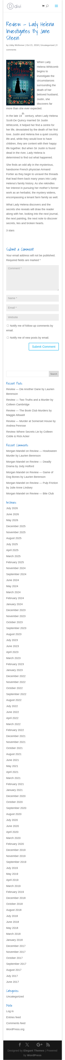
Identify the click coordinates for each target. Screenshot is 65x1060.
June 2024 (12, 580)
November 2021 (16, 742)
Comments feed (15, 1023)
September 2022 (16, 694)
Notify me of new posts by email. (29, 337)
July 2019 (12, 868)
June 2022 (12, 712)
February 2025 (15, 562)
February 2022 (15, 730)
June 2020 (12, 826)
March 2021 (13, 778)
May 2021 (12, 766)
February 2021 (15, 784)
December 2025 (16, 526)
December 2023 (16, 610)
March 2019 (13, 886)
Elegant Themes (33, 1050)
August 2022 (13, 700)
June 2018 (12, 921)
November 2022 (16, 682)
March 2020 (13, 838)
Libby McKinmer (16, 45)
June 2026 (12, 514)
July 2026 (12, 508)
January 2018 (14, 939)
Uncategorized (47, 45)
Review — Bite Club (42, 493)
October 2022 (14, 688)
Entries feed (13, 1017)
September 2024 (16, 574)
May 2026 (12, 520)
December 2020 (16, 796)
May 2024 (12, 586)
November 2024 (16, 568)
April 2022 (12, 718)
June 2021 (12, 760)
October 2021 (14, 748)
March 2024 (13, 592)
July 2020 (12, 820)
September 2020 (16, 808)
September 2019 (16, 861)
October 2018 (14, 903)
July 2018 (12, 916)
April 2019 (12, 879)
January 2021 (14, 790)
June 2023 (12, 646)
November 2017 (16, 951)
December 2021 (16, 736)
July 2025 (12, 544)
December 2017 (16, 945)
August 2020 (13, 814)
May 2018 (12, 927)
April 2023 (12, 652)
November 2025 (16, 532)
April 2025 (12, 550)
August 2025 (13, 538)
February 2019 (15, 891)
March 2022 (13, 724)
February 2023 (15, 664)
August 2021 (13, 754)
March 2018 (13, 933)
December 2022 (16, 676)
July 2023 (12, 640)
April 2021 (12, 771)
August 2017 (13, 969)
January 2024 (14, 604)
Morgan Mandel (15, 450)
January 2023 (14, 670)
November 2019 (16, 856)
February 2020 (15, 843)
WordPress (34, 1055)
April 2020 (12, 831)
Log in (10, 1011)
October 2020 (14, 801)
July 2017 (12, 975)
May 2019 (12, 873)
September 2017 (16, 963)
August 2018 (13, 909)
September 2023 (16, 628)
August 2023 (13, 634)
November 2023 (16, 616)
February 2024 (15, 598)
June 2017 (12, 981)
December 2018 (16, 897)
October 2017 (14, 957)
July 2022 (12, 706)
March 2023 (13, 658)
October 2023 (14, 622)
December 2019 (16, 849)
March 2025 (13, 556)
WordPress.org (15, 1029)
